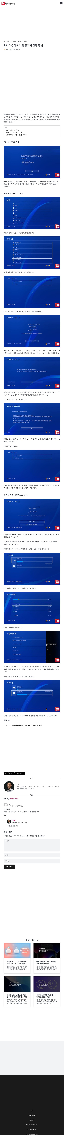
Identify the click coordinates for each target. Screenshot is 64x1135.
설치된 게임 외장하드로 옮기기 (16, 135)
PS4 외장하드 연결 (12, 130)
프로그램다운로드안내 (32, 1124)
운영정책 (32, 1120)
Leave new (14, 799)
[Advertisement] (32, 97)
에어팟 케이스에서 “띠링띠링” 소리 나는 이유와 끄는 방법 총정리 (17, 963)
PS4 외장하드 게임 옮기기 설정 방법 (20, 41)
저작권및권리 (32, 1115)
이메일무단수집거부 (32, 1129)
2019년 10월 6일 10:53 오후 (19, 822)
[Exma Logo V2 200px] (8, 3)
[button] (61, 3)
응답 (5, 815)
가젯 (8, 41)
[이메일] (10, 786)
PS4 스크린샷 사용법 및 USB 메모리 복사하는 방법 (25, 725)
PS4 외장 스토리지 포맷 (14, 132)
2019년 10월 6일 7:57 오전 (16, 806)
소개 (32, 1110)
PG (18, 785)
